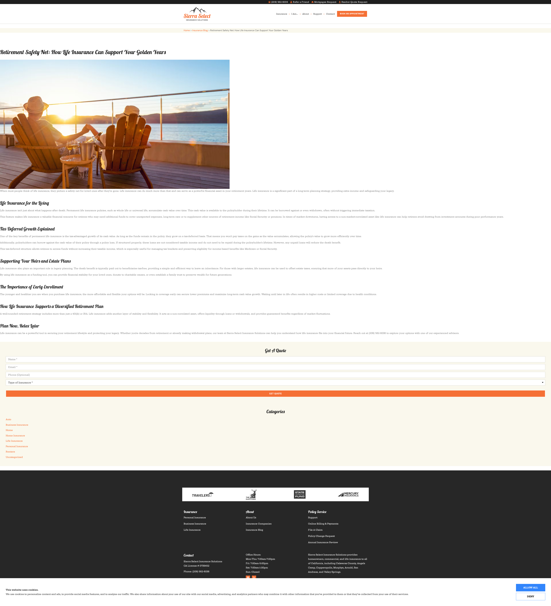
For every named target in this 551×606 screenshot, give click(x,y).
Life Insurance (192, 530)
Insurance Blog (200, 30)
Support (317, 14)
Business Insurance (195, 523)
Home (187, 30)
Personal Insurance (195, 517)
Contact (330, 14)
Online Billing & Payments (323, 523)
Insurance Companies (258, 523)
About (305, 14)
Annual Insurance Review (323, 542)
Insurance (281, 14)
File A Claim (315, 530)
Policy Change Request (321, 536)
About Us (251, 517)
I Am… (294, 14)
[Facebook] (248, 578)
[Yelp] (254, 578)
